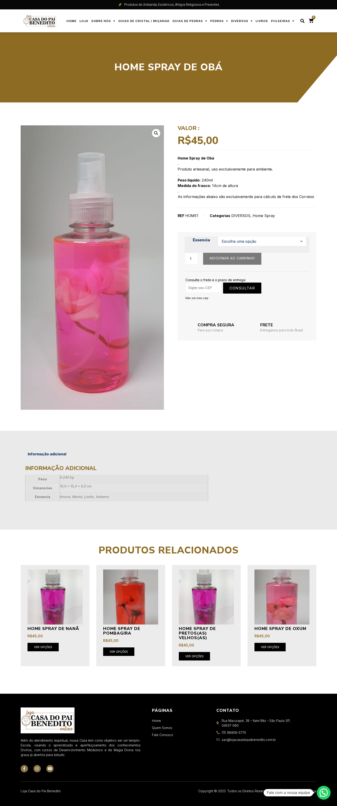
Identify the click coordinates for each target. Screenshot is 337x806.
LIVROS (262, 21)
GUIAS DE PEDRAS (187, 21)
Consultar (242, 288)
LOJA (84, 21)
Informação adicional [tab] (47, 454)
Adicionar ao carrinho (232, 258)
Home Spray (264, 215)
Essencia (201, 240)
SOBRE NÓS (101, 21)
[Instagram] (37, 768)
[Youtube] (50, 768)
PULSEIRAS (280, 21)
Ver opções (43, 647)
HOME (71, 21)
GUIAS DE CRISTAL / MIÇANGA (143, 21)
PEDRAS (217, 21)
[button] (302, 21)
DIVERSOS (239, 21)
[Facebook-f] (24, 768)
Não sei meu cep (196, 298)
